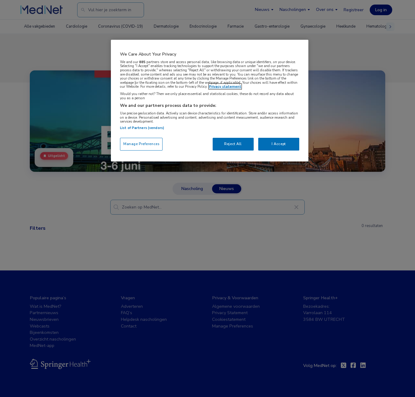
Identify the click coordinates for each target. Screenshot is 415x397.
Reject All (233, 143)
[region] (209, 100)
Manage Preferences (141, 143)
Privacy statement (225, 86)
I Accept (279, 143)
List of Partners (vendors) (142, 127)
